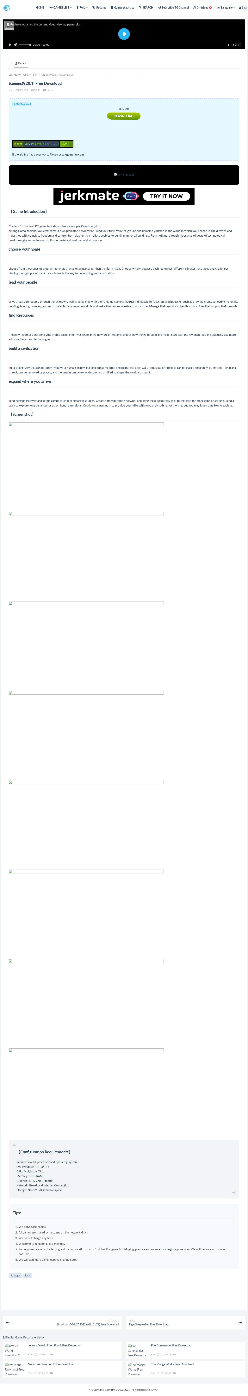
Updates (101, 7)
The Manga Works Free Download (172, 1364)
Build (27, 1275)
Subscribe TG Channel (175, 7)
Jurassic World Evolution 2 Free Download (54, 1345)
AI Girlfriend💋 (202, 7)
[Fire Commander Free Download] (137, 1351)
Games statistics (124, 7)
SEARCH (147, 7)
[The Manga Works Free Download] (137, 1370)
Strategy (15, 1275)
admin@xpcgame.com (175, 1249)
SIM (35, 75)
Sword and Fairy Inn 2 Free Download (51, 1364)
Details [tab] (22, 63)
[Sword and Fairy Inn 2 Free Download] (14, 1370)
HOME (40, 7)
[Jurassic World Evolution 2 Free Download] (14, 1353)
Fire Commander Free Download (171, 1345)
